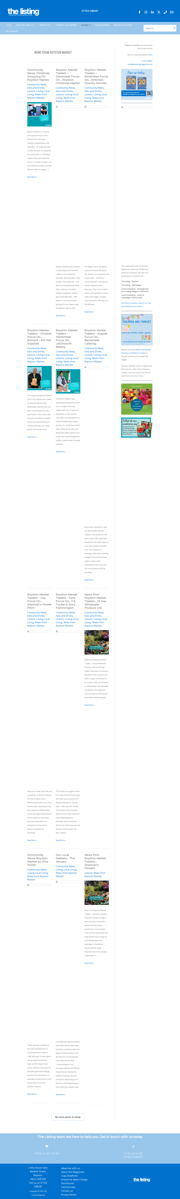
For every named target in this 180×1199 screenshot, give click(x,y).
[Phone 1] (165, 12)
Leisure (31, 91)
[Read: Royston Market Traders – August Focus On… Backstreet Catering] (96, 443)
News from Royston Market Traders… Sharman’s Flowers (95, 861)
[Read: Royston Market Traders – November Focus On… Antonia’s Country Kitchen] (96, 183)
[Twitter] (159, 12)
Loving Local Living (37, 872)
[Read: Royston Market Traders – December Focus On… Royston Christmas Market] (68, 183)
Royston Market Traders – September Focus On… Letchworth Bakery (67, 339)
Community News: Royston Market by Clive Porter (37, 860)
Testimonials (68, 1187)
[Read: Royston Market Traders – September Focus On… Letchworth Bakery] (68, 381)
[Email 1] (172, 12)
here (150, 55)
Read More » (32, 177)
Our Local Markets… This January (65, 858)
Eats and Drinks (35, 87)
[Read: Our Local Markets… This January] (68, 958)
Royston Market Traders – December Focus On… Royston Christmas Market (68, 76)
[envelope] (47, 1146)
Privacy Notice (68, 1194)
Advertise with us (70, 1168)
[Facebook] (139, 12)
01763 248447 (90, 10)
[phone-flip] (133, 1146)
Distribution (67, 1183)
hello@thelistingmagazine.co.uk (140, 64)
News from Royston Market (37, 96)
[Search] (174, 28)
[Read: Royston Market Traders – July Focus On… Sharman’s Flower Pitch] (39, 707)
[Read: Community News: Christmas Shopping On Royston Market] (39, 114)
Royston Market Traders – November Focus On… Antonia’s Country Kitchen (96, 76)
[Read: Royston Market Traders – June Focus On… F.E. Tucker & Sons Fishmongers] (68, 707)
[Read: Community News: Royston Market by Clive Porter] (39, 961)
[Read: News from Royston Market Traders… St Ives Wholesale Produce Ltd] (96, 642)
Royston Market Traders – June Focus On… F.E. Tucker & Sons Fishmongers (67, 601)
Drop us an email (46, 1153)
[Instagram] (146, 12)
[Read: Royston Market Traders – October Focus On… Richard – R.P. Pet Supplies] (39, 377)
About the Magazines (72, 1171)
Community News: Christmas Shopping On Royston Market (38, 74)
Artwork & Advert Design (74, 1179)
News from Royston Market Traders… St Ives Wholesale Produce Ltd (95, 601)
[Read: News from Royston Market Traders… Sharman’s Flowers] (96, 892)
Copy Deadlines (69, 1175)
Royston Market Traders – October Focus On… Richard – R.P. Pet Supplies (39, 337)
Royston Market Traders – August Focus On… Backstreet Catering (95, 337)
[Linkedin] (152, 12)
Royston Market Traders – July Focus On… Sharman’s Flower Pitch (39, 601)
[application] (34, 25)
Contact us (67, 1190)
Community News (36, 84)
